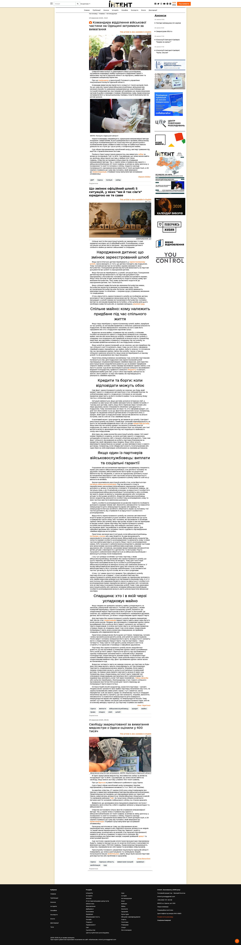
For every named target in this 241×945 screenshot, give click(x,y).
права (92, 712)
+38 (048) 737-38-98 (164, 900)
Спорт (123, 927)
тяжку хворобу (141, 678)
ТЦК (112, 798)
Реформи (125, 925)
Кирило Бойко (144, 177)
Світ (87, 927)
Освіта (123, 919)
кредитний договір (141, 423)
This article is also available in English (135, 32)
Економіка (90, 911)
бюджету (132, 370)
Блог (123, 901)
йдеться (101, 782)
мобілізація (95, 865)
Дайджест (90, 909)
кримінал (140, 862)
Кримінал (89, 914)
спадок (102, 712)
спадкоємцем (110, 620)
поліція (109, 180)
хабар (140, 154)
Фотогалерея (126, 930)
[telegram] (167, 4)
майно (144, 708)
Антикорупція (111, 13)
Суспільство (90, 930)
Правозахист (91, 925)
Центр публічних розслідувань (97, 932)
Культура (125, 914)
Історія (124, 896)
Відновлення (90, 906)
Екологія (124, 909)
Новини (87, 10)
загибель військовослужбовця (103, 484)
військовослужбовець (119, 708)
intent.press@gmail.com (166, 896)
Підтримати (184, 4)
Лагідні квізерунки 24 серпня (168, 23)
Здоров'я (124, 911)
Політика (124, 922)
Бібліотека (90, 903)
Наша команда (162, 906)
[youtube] (164, 4)
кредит (135, 708)
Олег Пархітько (143, 705)
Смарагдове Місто (164, 31)
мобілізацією (113, 854)
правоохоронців (99, 172)
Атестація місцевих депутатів (97, 901)
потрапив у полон (97, 536)
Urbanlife (89, 893)
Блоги (143, 10)
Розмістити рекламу (165, 917)
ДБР (92, 180)
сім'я (110, 712)
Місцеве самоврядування (130, 917)
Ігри (122, 893)
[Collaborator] (170, 104)
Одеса (100, 180)
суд (105, 865)
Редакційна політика (165, 910)
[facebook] (155, 4)
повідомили (103, 80)
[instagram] (161, 4)
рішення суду (138, 304)
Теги (52, 927)
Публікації (96, 10)
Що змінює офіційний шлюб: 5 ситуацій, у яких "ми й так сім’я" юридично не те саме (115, 192)
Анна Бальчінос (143, 858)
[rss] (170, 4)
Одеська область (106, 862)
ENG (174, 5)
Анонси (106, 10)
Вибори (124, 903)
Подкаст (89, 922)
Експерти (134, 10)
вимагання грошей (125, 862)
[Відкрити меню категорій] (51, 3)
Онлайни (124, 10)
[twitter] (158, 4)
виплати (102, 708)
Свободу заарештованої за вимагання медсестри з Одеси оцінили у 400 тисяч (119, 728)
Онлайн (89, 919)
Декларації (153, 10)
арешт (141, 836)
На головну (93, 13)
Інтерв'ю (115, 10)
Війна (123, 906)
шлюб (118, 712)
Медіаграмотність (93, 917)
